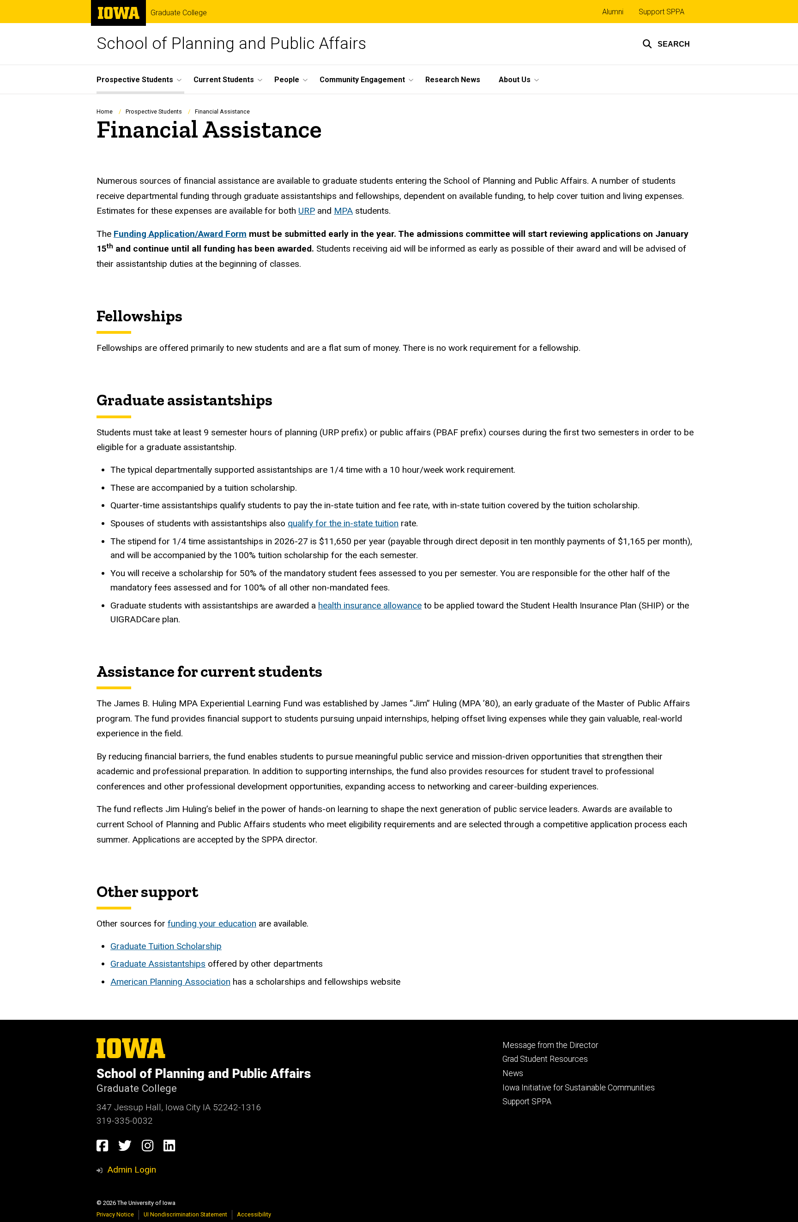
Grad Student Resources (545, 1059)
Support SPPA (661, 11)
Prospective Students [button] (135, 79)
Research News (452, 79)
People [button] (286, 79)
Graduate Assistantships (158, 963)
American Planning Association (170, 981)
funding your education (212, 923)
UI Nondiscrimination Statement (185, 1214)
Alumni (612, 11)
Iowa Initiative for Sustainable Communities (578, 1087)
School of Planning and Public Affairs (231, 44)
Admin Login (131, 1169)
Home (105, 111)
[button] (666, 44)
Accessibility (254, 1214)
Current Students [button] (223, 79)
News (512, 1073)
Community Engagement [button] (362, 79)
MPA (343, 210)
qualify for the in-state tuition (343, 523)
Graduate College (179, 13)
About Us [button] (515, 79)
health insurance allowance (370, 605)
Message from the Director (550, 1045)
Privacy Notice (115, 1214)
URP (306, 210)
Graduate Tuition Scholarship (166, 946)
